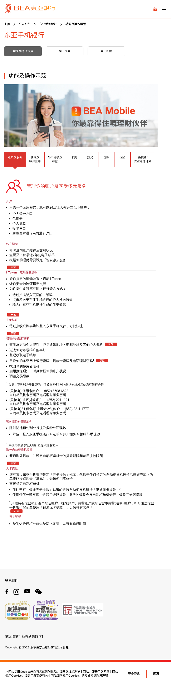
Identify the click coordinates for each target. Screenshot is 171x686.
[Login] (155, 9)
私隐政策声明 (99, 675)
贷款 (106, 157)
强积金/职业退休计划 (142, 159)
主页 (7, 24)
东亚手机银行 (48, 24)
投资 (90, 157)
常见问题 (106, 51)
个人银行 (24, 24)
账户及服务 (15, 157)
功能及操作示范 (75, 24)
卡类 (74, 157)
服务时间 (56, 384)
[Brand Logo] (30, 9)
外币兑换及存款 (55, 159)
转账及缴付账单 (35, 159)
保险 (122, 157)
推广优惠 (64, 51)
